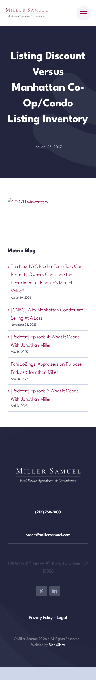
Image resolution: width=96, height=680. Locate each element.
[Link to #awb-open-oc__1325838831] (83, 13)
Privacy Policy (41, 618)
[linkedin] (54, 591)
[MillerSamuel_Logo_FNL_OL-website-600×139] (26, 10)
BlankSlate (57, 645)
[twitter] (41, 591)
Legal (62, 618)
